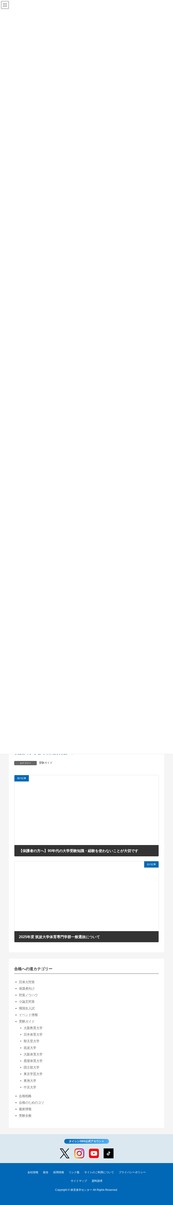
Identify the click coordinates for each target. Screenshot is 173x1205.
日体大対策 (27, 982)
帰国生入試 (27, 1008)
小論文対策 (27, 1001)
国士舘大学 (31, 1067)
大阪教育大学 (33, 1028)
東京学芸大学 (33, 1074)
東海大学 (30, 1080)
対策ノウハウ (28, 995)
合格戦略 (25, 1096)
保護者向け (27, 988)
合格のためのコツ (31, 1102)
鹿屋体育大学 (33, 1061)
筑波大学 (30, 1047)
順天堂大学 (31, 1041)
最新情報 (25, 1109)
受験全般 (25, 1115)
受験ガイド (45, 762)
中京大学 (30, 1087)
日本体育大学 (33, 1034)
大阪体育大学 (33, 1054)
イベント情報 (28, 1015)
